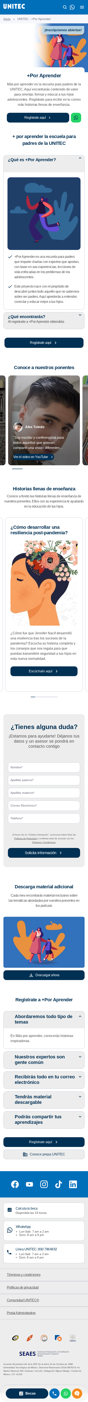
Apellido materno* (22, 792)
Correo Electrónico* (23, 805)
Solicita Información (40, 853)
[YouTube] (29, 1184)
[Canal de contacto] (72, 7)
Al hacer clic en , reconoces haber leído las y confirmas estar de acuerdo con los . (44, 838)
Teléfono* (16, 818)
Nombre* (16, 767)
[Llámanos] (54, 1393)
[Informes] (77, 1393)
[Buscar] (64, 7)
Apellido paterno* (22, 780)
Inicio (6, 19)
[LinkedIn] (73, 1184)
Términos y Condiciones (44, 842)
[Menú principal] (82, 7)
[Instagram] (44, 1184)
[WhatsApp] (66, 1393)
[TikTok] (58, 1184)
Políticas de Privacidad (25, 838)
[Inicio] (14, 7)
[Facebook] (15, 1184)
